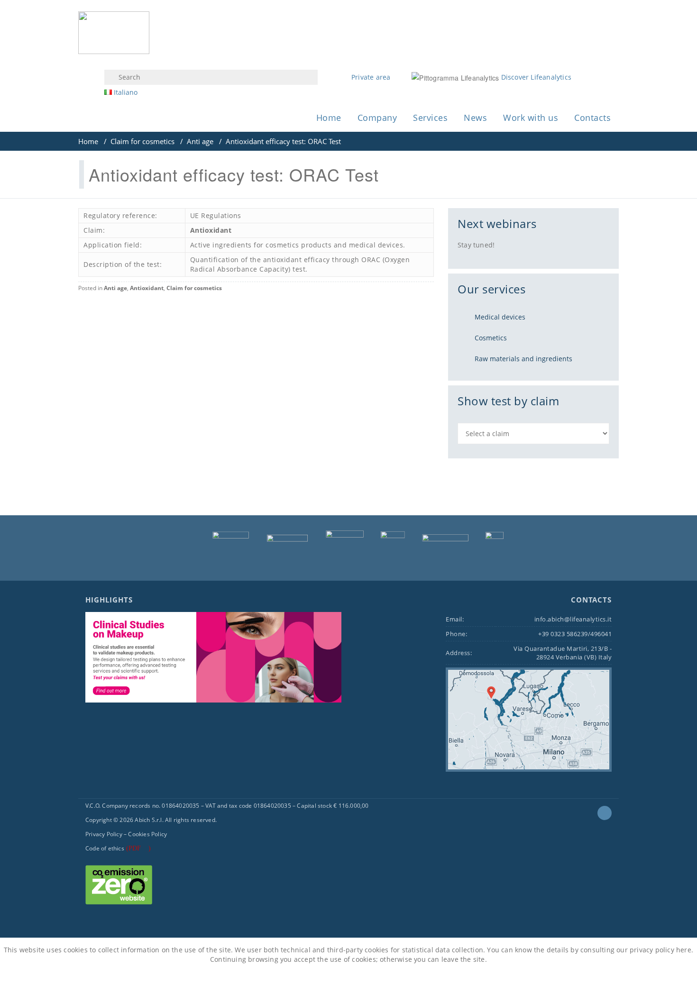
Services (430, 117)
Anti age (200, 141)
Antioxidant (211, 230)
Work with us (530, 117)
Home (328, 117)
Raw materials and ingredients (523, 358)
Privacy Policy (103, 834)
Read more (371, 980)
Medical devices (500, 316)
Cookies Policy (147, 834)
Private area (370, 77)
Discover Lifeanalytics (536, 77)
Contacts (592, 117)
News (475, 117)
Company (377, 117)
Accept (324, 980)
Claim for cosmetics (142, 141)
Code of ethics (104, 848)
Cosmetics (491, 337)
